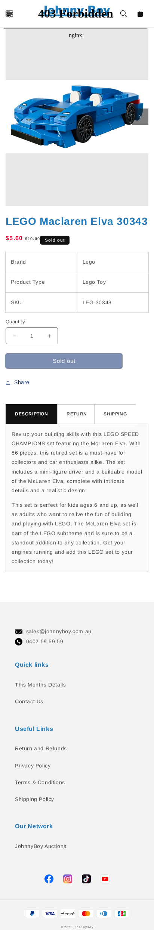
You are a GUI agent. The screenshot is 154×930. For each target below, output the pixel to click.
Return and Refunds (41, 748)
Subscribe (9, 443)
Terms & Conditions (40, 782)
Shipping (115, 414)
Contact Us (29, 701)
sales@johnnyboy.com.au (59, 631)
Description (31, 414)
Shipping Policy (34, 799)
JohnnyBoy (84, 927)
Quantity (15, 321)
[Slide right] (140, 117)
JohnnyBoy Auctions (41, 846)
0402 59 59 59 (45, 641)
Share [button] (22, 382)
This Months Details (40, 685)
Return (77, 414)
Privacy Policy (32, 766)
